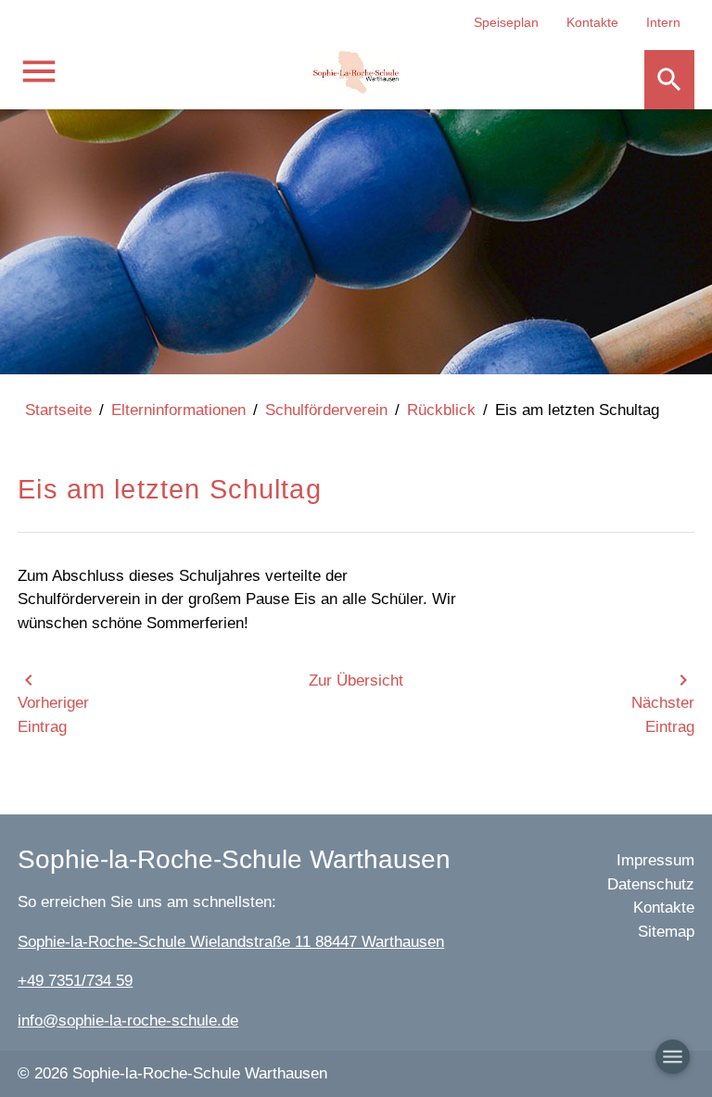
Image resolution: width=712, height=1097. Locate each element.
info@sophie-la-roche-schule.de (128, 1020)
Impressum (655, 860)
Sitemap (666, 931)
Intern (663, 22)
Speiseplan (506, 22)
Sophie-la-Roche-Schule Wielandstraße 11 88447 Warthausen (231, 942)
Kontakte (592, 22)
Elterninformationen (178, 410)
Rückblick (441, 410)
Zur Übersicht (356, 680)
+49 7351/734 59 (75, 981)
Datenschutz (650, 884)
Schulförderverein (326, 410)
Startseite (58, 410)
